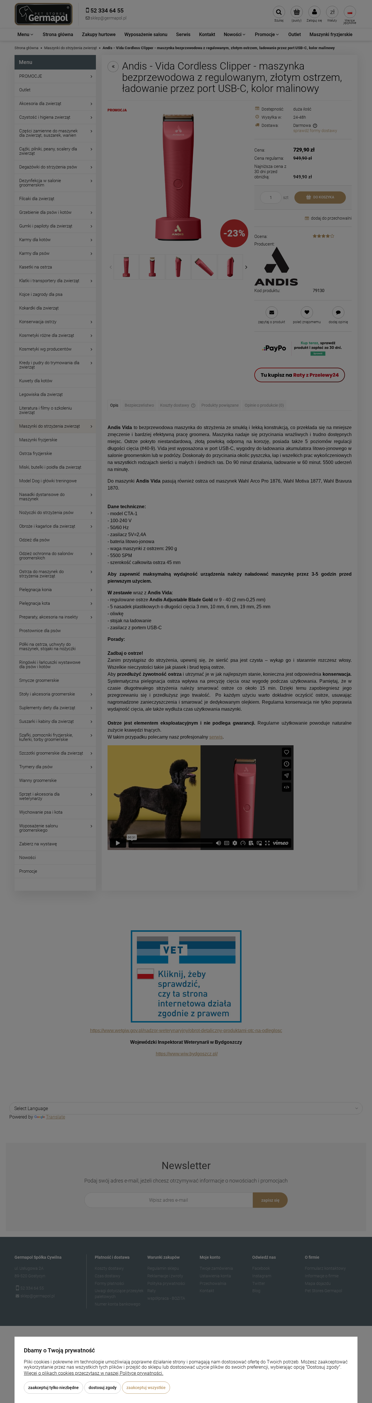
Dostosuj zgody (103, 1387)
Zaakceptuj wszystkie (146, 1387)
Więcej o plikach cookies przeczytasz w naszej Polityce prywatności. (93, 1373)
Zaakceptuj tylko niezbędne (53, 1387)
